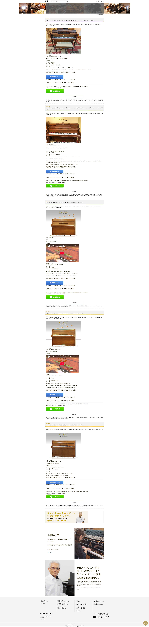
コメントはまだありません (50, 25)
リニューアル (76, 195)
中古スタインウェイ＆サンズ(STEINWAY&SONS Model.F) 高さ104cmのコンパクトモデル (64, 202)
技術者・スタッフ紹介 (62, 603)
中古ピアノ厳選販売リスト (63, 604)
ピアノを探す (42, 600)
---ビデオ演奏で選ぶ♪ (58, 206)
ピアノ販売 (53, 100)
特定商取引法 (96, 600)
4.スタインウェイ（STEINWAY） (67, 24)
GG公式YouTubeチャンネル (45, 616)
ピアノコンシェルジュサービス (63, 601)
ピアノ (50, 100)
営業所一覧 (78, 610)
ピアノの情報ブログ (99, 14)
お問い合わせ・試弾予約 (98, 604)
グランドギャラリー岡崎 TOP (82, 603)
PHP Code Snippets (69, 626)
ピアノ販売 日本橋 (58, 100)
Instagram (42, 618)
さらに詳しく (75, 96)
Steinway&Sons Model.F (64, 99)
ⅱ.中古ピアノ (95, 24)
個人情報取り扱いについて (99, 601)
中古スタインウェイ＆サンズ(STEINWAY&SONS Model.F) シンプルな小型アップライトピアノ (65, 425)
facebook (42, 617)
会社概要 (77, 600)
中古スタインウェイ (83, 100)
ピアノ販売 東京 (92, 505)
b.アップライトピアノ (88, 24)
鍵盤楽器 (66, 306)
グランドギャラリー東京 (81, 608)
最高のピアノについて (62, 605)
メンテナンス (60, 600)
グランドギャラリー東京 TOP (82, 604)
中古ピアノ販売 (93, 100)
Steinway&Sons (51, 99)
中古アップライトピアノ (76, 100)
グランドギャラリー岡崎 (81, 607)
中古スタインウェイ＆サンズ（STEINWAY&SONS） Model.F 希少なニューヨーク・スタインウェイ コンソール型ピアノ (70, 20)
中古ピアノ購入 (99, 100)
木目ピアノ (62, 306)
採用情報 (95, 603)
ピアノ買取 (70, 100)
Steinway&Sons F (57, 99)
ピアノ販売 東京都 (65, 100)
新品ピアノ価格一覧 (62, 608)
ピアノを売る (42, 603)
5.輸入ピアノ (82, 24)
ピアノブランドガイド (44, 601)
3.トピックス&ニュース (58, 24)
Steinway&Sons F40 (57, 194)
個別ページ (100, 24)
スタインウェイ (78, 99)
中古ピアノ (89, 100)
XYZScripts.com (80, 626)
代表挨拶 (78, 601)
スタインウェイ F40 (84, 99)
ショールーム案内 (79, 605)
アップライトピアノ (72, 99)
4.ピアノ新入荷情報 (76, 24)
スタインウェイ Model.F (92, 99)
